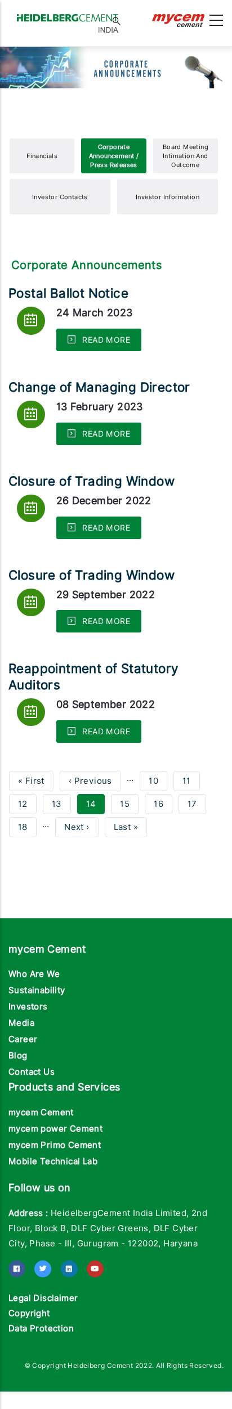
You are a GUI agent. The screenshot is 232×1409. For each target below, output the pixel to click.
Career (22, 1069)
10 (158, 810)
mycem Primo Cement (54, 1174)
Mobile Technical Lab (52, 1191)
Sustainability (36, 1020)
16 (163, 833)
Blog (18, 1085)
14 (95, 835)
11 (191, 810)
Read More (105, 369)
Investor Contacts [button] (60, 226)
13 (61, 833)
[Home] (67, 17)
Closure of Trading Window (91, 510)
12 (27, 833)
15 (129, 833)
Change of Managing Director (99, 416)
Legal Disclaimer (43, 1327)
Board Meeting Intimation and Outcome (185, 185)
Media (21, 1052)
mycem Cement (41, 1142)
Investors (28, 1036)
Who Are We (34, 1003)
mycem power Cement (55, 1158)
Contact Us (31, 1101)
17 (197, 833)
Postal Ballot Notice (68, 322)
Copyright (29, 1343)
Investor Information (167, 226)
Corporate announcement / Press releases (114, 185)
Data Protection (41, 1358)
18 (27, 856)
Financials (41, 185)
